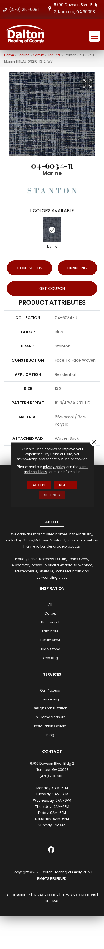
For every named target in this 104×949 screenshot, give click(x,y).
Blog (50, 734)
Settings (52, 495)
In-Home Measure (50, 717)
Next (97, 228)
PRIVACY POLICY (46, 895)
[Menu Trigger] (94, 36)
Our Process (50, 690)
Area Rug (50, 657)
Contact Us (29, 268)
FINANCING (77, 268)
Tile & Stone (50, 649)
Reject (65, 485)
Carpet (38, 55)
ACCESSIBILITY (18, 895)
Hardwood (50, 622)
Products (54, 55)
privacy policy (54, 467)
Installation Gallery (50, 726)
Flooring (23, 55)
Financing (50, 699)
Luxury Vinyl (50, 640)
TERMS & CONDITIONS (78, 895)
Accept (39, 485)
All (50, 604)
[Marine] (52, 230)
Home (9, 55)
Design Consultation (50, 708)
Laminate (50, 631)
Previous (7, 228)
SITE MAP (52, 901)
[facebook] (51, 850)
